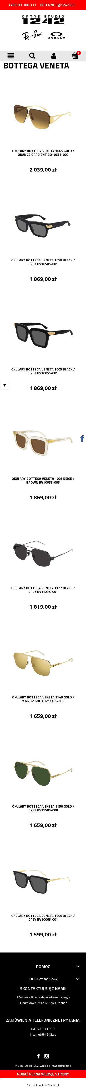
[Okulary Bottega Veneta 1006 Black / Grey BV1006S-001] (43, 881)
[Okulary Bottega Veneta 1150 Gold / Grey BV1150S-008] (43, 771)
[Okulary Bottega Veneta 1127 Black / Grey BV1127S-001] (43, 553)
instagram (46, 1057)
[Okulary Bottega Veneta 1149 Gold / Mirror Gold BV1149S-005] (43, 662)
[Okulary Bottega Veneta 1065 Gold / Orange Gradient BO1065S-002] (43, 116)
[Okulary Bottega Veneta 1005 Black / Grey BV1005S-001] (43, 334)
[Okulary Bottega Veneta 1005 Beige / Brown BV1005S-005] (43, 444)
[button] (11, 56)
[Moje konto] (53, 56)
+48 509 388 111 (22, 5)
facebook (38, 1057)
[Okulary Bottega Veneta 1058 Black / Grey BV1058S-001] (43, 225)
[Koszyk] (75, 55)
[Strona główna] (43, 20)
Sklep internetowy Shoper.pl (43, 1085)
